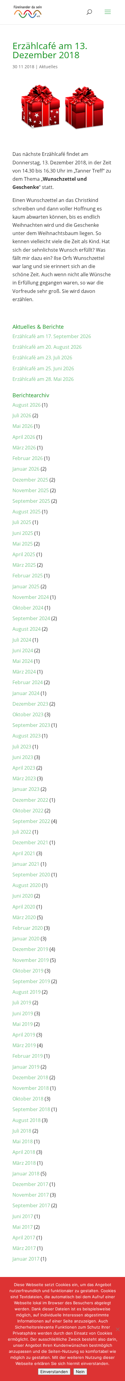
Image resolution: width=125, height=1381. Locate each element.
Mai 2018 (22, 1141)
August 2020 (26, 885)
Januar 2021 (25, 864)
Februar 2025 (27, 575)
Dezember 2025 (30, 479)
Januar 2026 (25, 468)
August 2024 (26, 629)
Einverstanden (54, 1371)
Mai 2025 (22, 543)
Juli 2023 (21, 746)
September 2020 (31, 874)
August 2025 (26, 511)
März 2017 (24, 1248)
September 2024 (31, 618)
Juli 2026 (21, 415)
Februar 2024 (27, 682)
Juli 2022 (21, 831)
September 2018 (31, 1109)
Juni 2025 (22, 533)
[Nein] (117, 1329)
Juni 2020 (22, 895)
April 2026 (23, 437)
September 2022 (31, 821)
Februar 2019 (27, 1056)
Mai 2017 (22, 1227)
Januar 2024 (25, 693)
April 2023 (23, 767)
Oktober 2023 (27, 714)
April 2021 (23, 853)
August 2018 (26, 1120)
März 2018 (24, 1163)
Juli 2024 (21, 640)
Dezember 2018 (30, 1077)
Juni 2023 (22, 757)
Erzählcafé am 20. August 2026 (47, 347)
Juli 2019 (21, 1002)
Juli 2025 (21, 522)
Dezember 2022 (30, 800)
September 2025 (31, 501)
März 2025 (24, 565)
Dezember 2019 (30, 949)
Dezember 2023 (30, 704)
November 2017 (30, 1194)
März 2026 (24, 447)
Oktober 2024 (27, 607)
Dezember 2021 (30, 842)
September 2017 (31, 1205)
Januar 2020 (25, 938)
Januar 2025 (25, 586)
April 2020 (23, 906)
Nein (80, 1371)
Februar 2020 (27, 928)
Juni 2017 (22, 1216)
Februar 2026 (27, 458)
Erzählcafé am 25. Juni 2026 (43, 368)
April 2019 (23, 1034)
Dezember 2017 (30, 1184)
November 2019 (30, 960)
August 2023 (26, 735)
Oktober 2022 (27, 810)
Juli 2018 (21, 1130)
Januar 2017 (25, 1258)
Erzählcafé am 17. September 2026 (51, 336)
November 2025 (30, 490)
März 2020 (24, 917)
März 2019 (24, 1045)
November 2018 (30, 1088)
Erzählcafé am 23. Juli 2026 (42, 357)
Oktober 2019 (27, 970)
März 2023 (24, 778)
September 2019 (31, 981)
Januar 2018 (25, 1173)
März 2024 (24, 671)
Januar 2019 (25, 1066)
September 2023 (31, 725)
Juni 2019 (22, 1013)
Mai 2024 (22, 661)
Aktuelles (48, 66)
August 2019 (26, 992)
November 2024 (30, 597)
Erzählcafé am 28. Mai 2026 (43, 379)
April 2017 (23, 1237)
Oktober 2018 (27, 1098)
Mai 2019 (22, 1024)
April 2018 (23, 1152)
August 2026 (26, 405)
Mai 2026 (22, 426)
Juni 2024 (22, 650)
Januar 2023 (25, 789)
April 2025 (23, 554)
